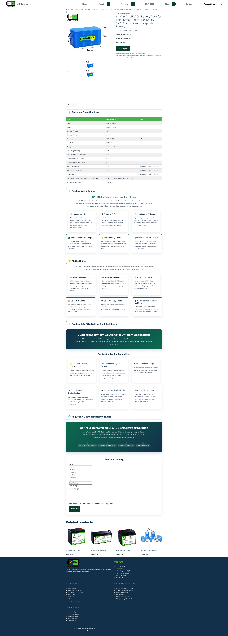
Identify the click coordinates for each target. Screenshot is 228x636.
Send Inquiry (123, 49)
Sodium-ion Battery (121, 575)
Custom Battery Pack (124, 55)
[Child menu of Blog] (174, 4)
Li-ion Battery (120, 569)
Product (132, 53)
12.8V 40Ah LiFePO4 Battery (124, 550)
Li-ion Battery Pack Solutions (149, 550)
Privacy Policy (107, 504)
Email (70, 480)
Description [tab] (71, 105)
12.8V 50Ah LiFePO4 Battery (74, 550)
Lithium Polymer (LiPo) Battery (125, 571)
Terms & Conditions (73, 614)
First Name (72, 469)
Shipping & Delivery (73, 616)
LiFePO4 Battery (126, 53)
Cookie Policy (72, 620)
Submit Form (75, 508)
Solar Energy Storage (127, 57)
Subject (71, 464)
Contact (189, 4)
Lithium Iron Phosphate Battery (147, 55)
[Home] (66, 9)
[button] (67, 12)
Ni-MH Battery (120, 577)
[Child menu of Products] (133, 4)
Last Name (72, 475)
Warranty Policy (72, 618)
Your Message (73, 486)
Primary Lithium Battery (122, 573)
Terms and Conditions (93, 504)
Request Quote (210, 4)
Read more (69, 554)
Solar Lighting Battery (123, 14)
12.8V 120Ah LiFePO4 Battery (99, 550)
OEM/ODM (149, 4)
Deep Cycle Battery (134, 55)
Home (84, 4)
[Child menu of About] (108, 4)
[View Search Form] (220, 4)
